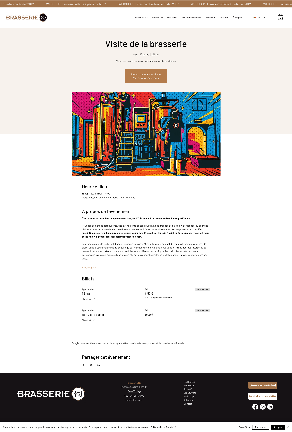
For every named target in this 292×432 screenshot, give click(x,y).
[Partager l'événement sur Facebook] (83, 365)
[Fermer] (288, 427)
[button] (191, 17)
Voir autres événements (146, 77)
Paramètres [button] (244, 427)
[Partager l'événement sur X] (90, 365)
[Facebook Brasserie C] (255, 407)
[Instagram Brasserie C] (263, 407)
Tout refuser (261, 427)
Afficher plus (89, 267)
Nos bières (189, 381)
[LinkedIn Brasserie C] (270, 407)
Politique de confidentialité (163, 427)
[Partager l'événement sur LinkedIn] (98, 365)
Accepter (278, 427)
